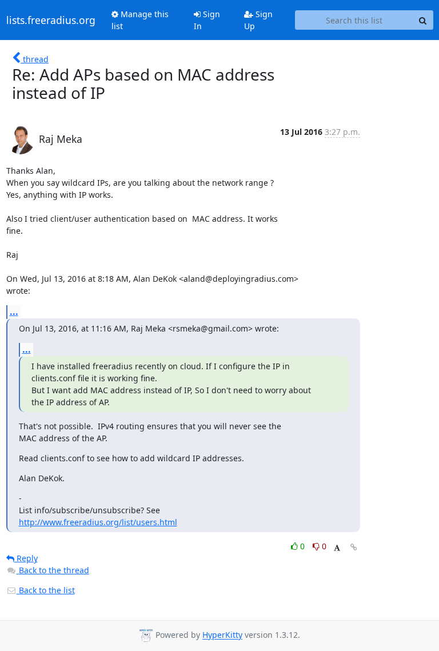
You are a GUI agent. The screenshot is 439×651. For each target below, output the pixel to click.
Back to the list (46, 590)
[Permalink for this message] (354, 547)
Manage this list (140, 20)
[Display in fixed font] (337, 548)
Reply (26, 558)
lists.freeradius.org (50, 20)
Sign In (207, 20)
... (14, 311)
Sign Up (258, 20)
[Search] (423, 20)
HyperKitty (222, 635)
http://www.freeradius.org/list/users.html (98, 522)
